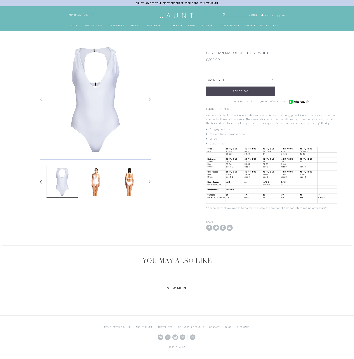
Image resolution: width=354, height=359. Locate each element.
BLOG (228, 327)
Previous (42, 182)
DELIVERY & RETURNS (191, 327)
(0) (283, 15)
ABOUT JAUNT (144, 327)
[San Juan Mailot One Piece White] (95, 99)
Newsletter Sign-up (117, 327)
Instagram (175, 337)
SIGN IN (269, 15)
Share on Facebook (209, 228)
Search (192, 337)
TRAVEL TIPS (165, 327)
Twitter (160, 337)
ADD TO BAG (241, 91)
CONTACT (214, 327)
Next (149, 182)
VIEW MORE (177, 288)
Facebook (168, 337)
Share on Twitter (216, 228)
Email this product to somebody (230, 228)
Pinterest (182, 337)
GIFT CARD (243, 327)
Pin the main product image (223, 228)
